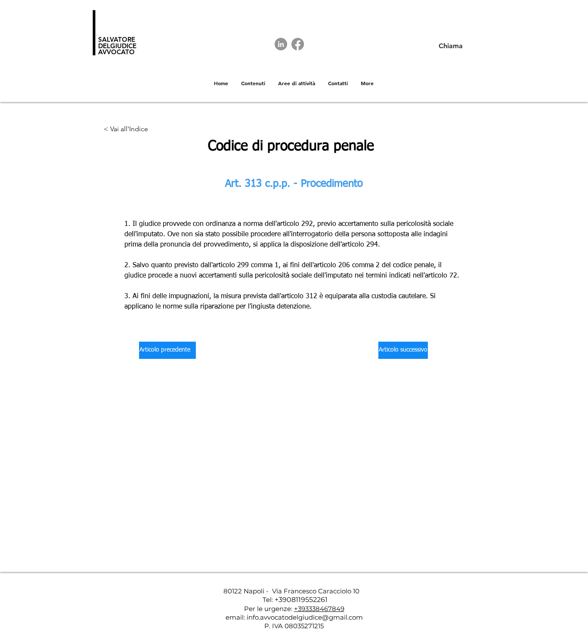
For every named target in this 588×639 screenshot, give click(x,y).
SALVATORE (116, 39)
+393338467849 (319, 609)
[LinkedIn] (281, 44)
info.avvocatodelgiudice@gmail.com (305, 617)
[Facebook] (297, 44)
